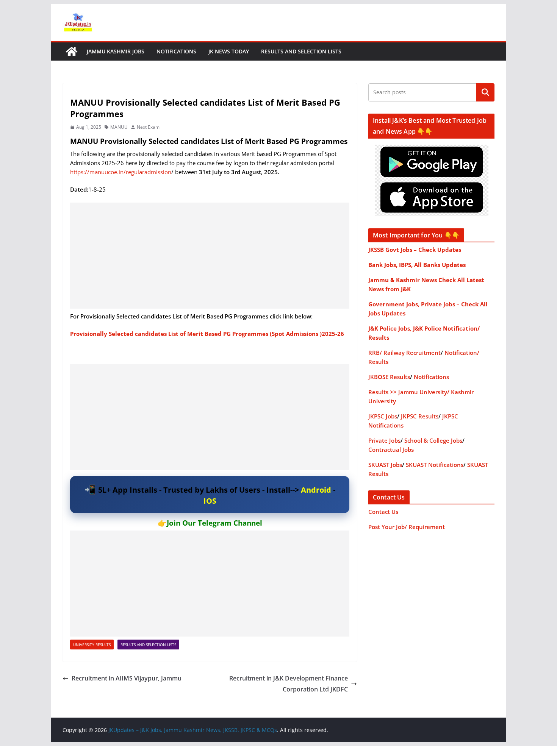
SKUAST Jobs (385, 464)
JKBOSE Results (389, 377)
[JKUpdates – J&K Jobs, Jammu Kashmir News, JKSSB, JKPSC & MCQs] (72, 51)
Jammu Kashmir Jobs (115, 51)
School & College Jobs (433, 440)
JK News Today (228, 51)
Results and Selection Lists (301, 51)
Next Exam (148, 127)
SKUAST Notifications (434, 464)
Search (485, 92)
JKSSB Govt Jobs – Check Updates (414, 249)
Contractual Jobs (391, 449)
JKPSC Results (419, 416)
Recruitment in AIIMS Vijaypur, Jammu (126, 678)
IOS (209, 501)
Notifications (176, 51)
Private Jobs (384, 440)
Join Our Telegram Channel (214, 523)
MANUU (119, 127)
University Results (92, 644)
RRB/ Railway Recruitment (404, 352)
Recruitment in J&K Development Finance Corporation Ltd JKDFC (288, 683)
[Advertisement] (209, 256)
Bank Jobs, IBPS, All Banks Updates (417, 264)
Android (316, 490)
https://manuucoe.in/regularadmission (120, 172)
